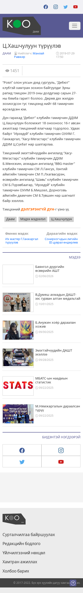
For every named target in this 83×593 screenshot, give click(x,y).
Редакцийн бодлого (21, 544)
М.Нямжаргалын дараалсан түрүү (57, 408)
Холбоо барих (16, 571)
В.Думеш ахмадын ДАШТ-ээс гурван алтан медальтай (57, 296)
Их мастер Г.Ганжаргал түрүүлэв (21, 238)
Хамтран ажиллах (20, 562)
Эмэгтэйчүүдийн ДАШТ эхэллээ (53, 352)
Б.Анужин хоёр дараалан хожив (55, 324)
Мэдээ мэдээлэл (32, 219)
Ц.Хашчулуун (61, 219)
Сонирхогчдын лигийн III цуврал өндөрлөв (61, 238)
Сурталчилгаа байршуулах (29, 535)
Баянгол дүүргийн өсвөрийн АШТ (49, 268)
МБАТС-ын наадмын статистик (51, 380)
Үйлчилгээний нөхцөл (24, 553)
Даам (7, 53)
